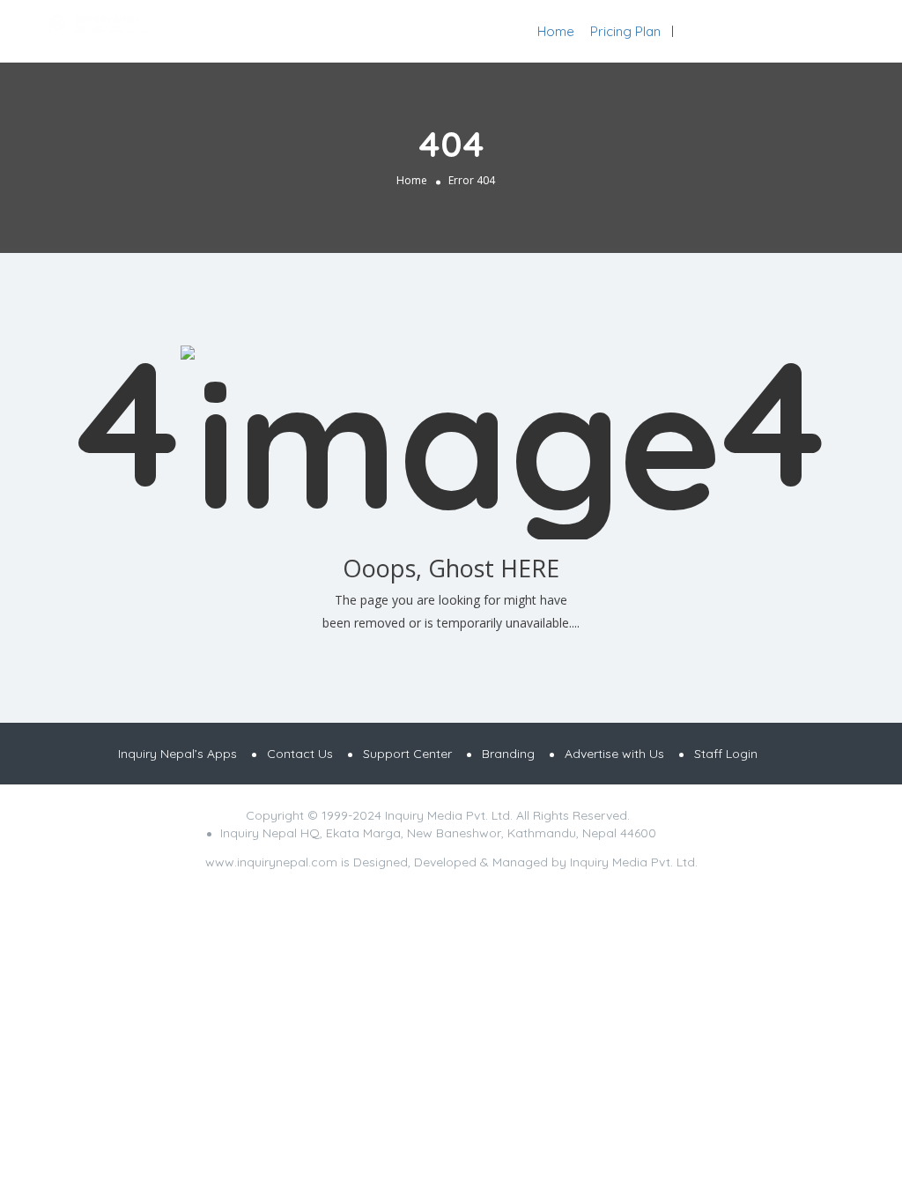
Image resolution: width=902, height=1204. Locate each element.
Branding (508, 754)
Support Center (407, 754)
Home (555, 31)
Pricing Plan (625, 31)
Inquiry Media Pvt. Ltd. (634, 862)
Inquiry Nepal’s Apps (177, 754)
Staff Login (726, 754)
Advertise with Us (614, 754)
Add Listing (825, 31)
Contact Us (300, 754)
